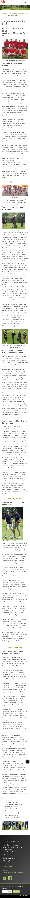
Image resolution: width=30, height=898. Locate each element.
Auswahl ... (16, 891)
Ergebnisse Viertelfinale (15, 498)
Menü (26, 2)
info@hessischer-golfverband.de (16, 861)
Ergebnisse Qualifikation (15, 647)
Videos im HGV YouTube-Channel (13, 872)
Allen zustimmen (6, 891)
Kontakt (5, 870)
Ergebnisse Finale (15, 182)
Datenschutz (23, 895)
